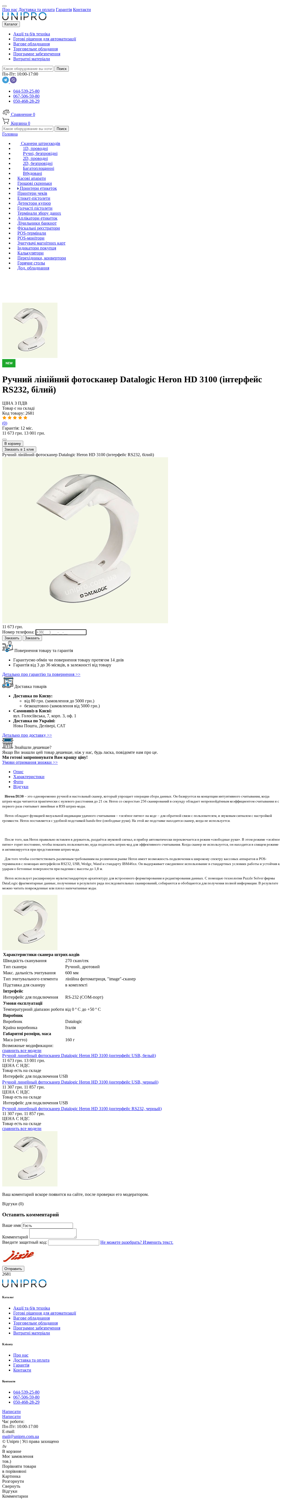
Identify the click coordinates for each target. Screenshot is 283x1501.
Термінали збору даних (39, 213)
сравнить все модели (21, 1050)
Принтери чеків (32, 193)
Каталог (11, 24)
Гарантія (21, 1365)
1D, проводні (35, 148)
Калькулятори (30, 253)
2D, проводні (35, 158)
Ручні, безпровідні (40, 153)
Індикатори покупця (36, 248)
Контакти (22, 1370)
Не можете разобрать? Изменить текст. (136, 1242)
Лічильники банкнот (37, 223)
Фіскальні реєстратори (38, 228)
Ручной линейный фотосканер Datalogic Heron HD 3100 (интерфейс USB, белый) (79, 1055)
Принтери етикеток (38, 188)
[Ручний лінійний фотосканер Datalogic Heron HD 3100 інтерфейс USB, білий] (141, 361)
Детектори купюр (34, 203)
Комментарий (15, 1237)
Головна (10, 134)
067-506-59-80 (26, 96)
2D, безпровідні (38, 163)
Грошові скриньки (34, 183)
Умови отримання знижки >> (30, 762)
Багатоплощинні (38, 168)
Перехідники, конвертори (41, 258)
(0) (4, 423)
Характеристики (28, 776)
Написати (11, 1411)
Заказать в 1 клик (19, 449)
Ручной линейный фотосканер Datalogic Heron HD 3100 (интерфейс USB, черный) (80, 1082)
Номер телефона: (18, 632)
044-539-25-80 (26, 91)
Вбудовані (32, 173)
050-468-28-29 (26, 101)
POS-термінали (31, 233)
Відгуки (20, 786)
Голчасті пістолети (35, 208)
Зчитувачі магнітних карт (41, 243)
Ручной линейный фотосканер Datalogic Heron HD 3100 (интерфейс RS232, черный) (82, 1108)
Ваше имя (12, 1225)
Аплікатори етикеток (37, 218)
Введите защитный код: (25, 1242)
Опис (18, 771)
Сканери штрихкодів (40, 143)
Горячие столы (31, 263)
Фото (18, 781)
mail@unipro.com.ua (20, 1436)
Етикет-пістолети (33, 198)
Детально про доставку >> (27, 735)
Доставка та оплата (31, 1360)
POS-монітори (30, 238)
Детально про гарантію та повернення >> (41, 674)
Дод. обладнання (33, 268)
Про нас (20, 1355)
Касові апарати (31, 178)
